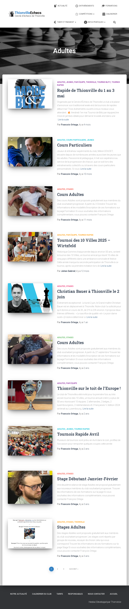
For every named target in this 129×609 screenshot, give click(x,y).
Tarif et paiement (66, 22)
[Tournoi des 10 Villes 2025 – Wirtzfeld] (30, 246)
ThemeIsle (116, 602)
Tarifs (60, 594)
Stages (69, 189)
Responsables (75, 594)
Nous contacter (96, 594)
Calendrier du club (41, 594)
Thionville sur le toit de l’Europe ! (89, 388)
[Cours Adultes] (30, 201)
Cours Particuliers (76, 140)
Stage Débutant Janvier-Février (87, 478)
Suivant (73, 569)
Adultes (61, 82)
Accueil (114, 594)
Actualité (62, 6)
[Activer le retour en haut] (123, 603)
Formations (111, 6)
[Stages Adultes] (30, 533)
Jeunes (69, 82)
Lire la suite (63, 119)
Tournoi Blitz (104, 82)
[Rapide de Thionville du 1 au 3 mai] (30, 94)
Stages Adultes (71, 527)
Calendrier (111, 14)
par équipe (79, 82)
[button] (93, 14)
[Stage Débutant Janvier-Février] (30, 487)
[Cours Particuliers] (30, 151)
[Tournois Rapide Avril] (30, 441)
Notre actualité (18, 594)
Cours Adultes (70, 194)
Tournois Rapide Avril (78, 434)
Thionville (91, 82)
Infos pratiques (96, 22)
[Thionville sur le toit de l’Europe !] (30, 395)
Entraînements (86, 6)
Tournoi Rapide (85, 235)
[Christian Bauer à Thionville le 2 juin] (30, 298)
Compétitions (86, 14)
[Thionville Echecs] (26, 14)
